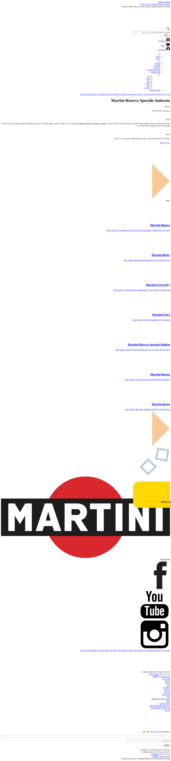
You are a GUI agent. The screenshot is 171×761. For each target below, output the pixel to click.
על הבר (167, 4)
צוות (168, 685)
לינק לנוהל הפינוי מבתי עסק (110, 94)
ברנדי (148, 83)
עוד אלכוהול (155, 72)
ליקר (148, 81)
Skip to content (164, 2)
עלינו (168, 94)
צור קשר (166, 690)
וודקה (158, 59)
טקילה (157, 63)
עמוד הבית (166, 679)
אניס (148, 86)
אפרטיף (157, 65)
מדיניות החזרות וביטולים (161, 699)
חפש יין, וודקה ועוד (163, 32)
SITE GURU (154, 674)
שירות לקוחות (145, 4)
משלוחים (154, 4)
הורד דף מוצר (165, 143)
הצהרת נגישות (154, 90)
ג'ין (159, 61)
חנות (168, 697)
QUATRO (155, 754)
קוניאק (147, 88)
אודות (167, 683)
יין (159, 54)
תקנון (135, 94)
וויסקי (158, 56)
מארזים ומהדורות (153, 70)
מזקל (148, 79)
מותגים (161, 4)
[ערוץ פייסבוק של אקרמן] (75, 729)
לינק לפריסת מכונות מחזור (90, 94)
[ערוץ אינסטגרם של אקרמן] (113, 729)
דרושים (140, 94)
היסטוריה (166, 688)
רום (148, 77)
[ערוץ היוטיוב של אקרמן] (151, 729)
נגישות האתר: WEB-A (161, 676)
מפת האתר (165, 694)
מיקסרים (156, 68)
